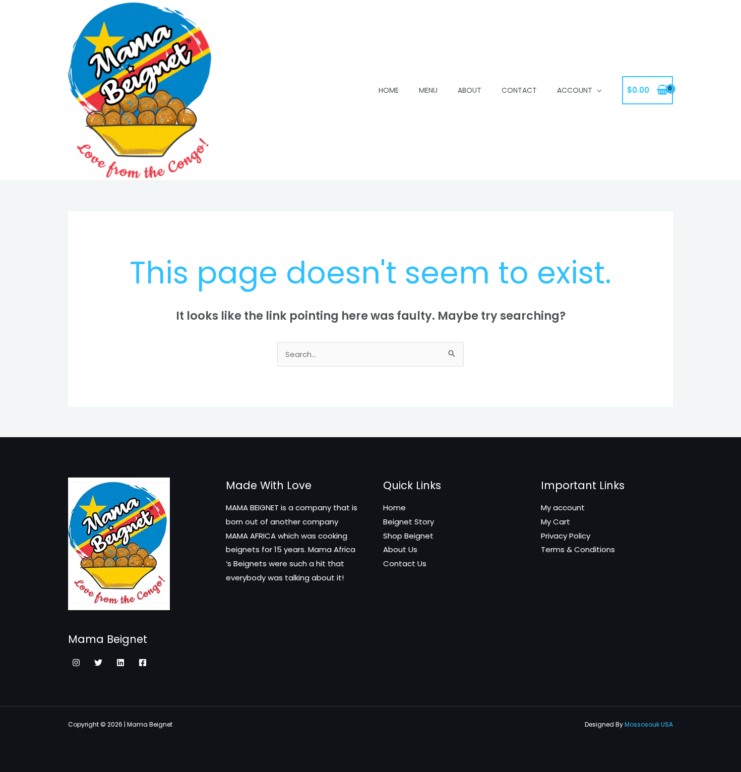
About (469, 90)
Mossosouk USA (649, 724)
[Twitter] (98, 663)
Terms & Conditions (578, 549)
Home (389, 90)
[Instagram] (76, 663)
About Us (400, 549)
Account (574, 90)
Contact (519, 90)
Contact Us (404, 563)
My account (563, 507)
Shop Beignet (408, 535)
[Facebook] (143, 663)
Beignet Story (408, 521)
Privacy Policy (565, 535)
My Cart (555, 521)
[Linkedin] (120, 663)
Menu (428, 90)
